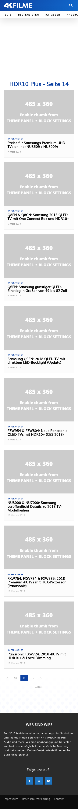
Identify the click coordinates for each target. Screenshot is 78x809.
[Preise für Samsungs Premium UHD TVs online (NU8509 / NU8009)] (39, 112)
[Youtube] (48, 781)
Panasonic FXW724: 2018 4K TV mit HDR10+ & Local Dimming (37, 655)
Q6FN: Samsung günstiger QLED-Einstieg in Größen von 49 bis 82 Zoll (37, 288)
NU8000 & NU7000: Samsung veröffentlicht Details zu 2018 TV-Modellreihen (35, 506)
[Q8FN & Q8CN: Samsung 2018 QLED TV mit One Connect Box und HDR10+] (39, 184)
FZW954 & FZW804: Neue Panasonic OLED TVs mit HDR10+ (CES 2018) (37, 432)
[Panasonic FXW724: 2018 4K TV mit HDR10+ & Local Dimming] (39, 623)
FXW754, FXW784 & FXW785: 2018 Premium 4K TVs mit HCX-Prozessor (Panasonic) (37, 582)
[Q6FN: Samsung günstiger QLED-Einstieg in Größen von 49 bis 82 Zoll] (39, 256)
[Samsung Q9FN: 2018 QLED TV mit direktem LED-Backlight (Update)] (39, 327)
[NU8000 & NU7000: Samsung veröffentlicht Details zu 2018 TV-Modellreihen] (39, 471)
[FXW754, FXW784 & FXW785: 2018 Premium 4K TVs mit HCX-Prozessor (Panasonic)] (39, 547)
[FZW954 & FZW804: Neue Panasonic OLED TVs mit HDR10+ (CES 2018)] (39, 399)
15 (32, 678)
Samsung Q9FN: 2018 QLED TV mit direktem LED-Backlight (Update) (36, 360)
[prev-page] (7, 678)
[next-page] (41, 678)
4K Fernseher (15, 139)
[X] (39, 781)
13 (15, 678)
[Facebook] (29, 781)
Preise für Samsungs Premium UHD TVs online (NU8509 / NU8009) (36, 144)
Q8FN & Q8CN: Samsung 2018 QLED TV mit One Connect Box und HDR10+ (38, 216)
